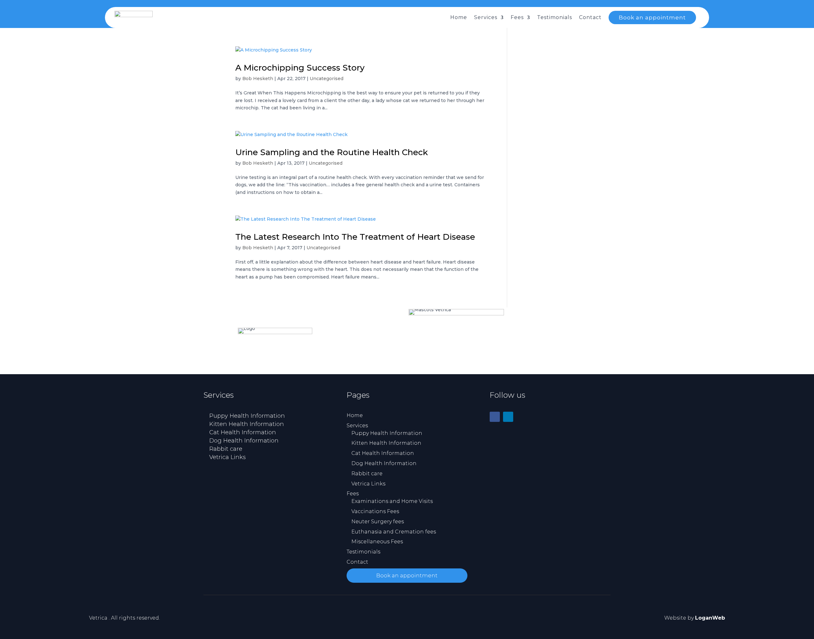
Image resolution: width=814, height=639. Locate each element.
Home (458, 17)
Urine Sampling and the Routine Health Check (331, 152)
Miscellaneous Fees (377, 542)
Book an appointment (652, 17)
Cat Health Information (242, 432)
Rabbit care (225, 448)
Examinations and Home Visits (392, 501)
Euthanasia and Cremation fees (393, 532)
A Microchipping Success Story (300, 68)
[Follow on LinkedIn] (508, 417)
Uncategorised (326, 78)
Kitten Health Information (246, 424)
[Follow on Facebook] (495, 417)
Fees (517, 17)
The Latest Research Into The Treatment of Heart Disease (355, 237)
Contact (590, 17)
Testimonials (554, 17)
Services (485, 17)
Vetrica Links (227, 457)
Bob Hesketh (257, 78)
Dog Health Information (244, 440)
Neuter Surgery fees (377, 522)
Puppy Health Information (247, 415)
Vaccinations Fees (375, 511)
